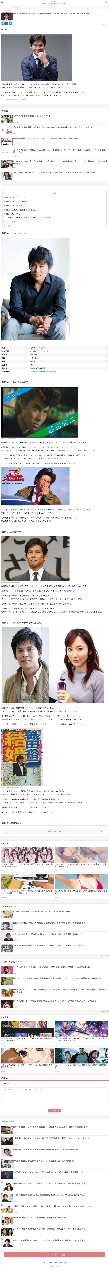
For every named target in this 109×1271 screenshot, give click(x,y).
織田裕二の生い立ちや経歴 (16, 201)
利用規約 (49, 1262)
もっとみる (105, 955)
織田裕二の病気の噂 (14, 206)
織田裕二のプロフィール (15, 197)
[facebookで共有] (6, 23)
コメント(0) (105, 24)
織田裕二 (17, 84)
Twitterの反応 (11, 221)
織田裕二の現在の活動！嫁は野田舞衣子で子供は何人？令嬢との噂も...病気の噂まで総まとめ (51, 13)
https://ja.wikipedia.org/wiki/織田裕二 (44, 371)
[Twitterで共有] (3, 23)
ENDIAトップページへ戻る (54, 1255)
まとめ (8, 226)
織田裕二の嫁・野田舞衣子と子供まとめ (22, 210)
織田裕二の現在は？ (14, 214)
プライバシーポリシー (60, 1262)
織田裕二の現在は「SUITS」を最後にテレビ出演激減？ (30, 217)
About (44, 1262)
